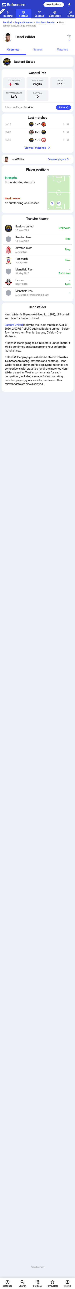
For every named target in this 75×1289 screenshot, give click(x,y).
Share (61, 107)
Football (7, 22)
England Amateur (24, 22)
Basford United (14, 324)
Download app (53, 4)
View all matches (35, 147)
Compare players (57, 159)
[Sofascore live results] (16, 4)
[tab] (13, 50)
